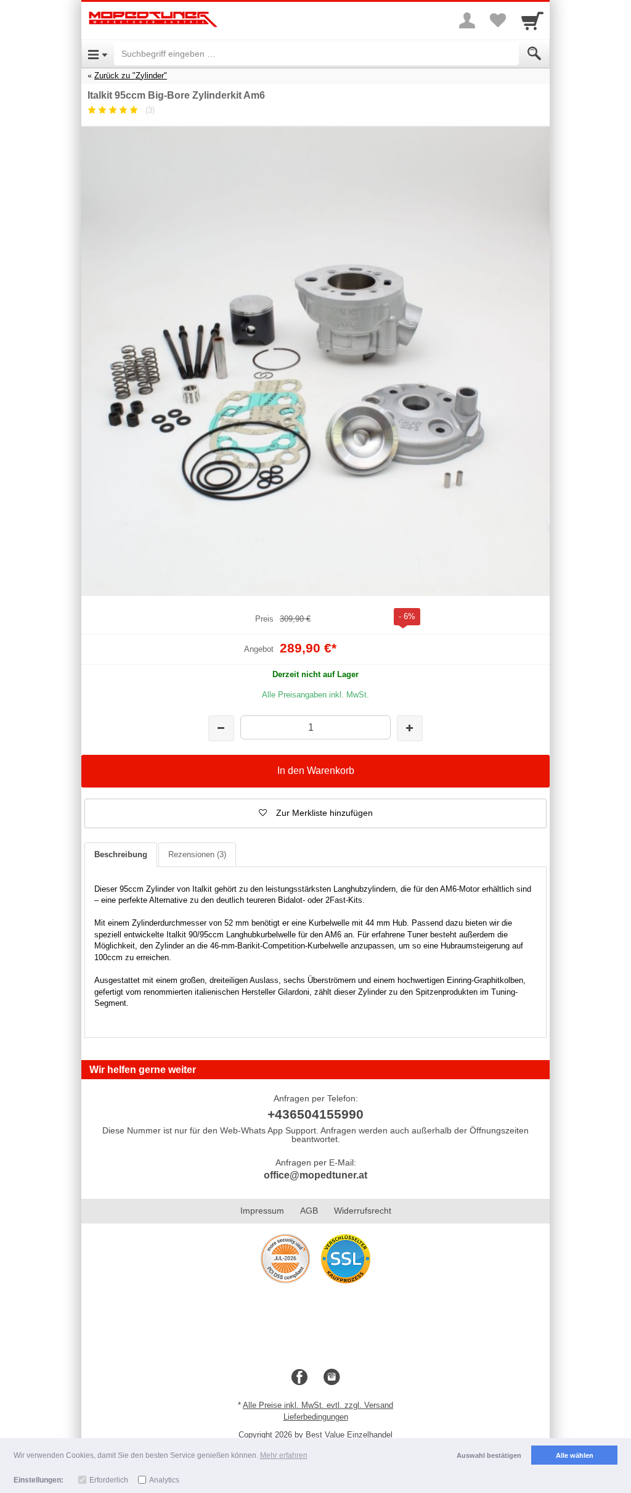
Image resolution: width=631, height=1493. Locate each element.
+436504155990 (315, 1114)
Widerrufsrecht (362, 1210)
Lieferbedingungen (315, 1416)
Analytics (164, 1480)
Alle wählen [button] (574, 1455)
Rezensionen (197, 854)
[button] (315, 813)
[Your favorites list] (498, 20)
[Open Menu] (97, 54)
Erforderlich (108, 1480)
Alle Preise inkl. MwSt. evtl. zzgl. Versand (318, 1405)
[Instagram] (332, 1378)
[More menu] (467, 20)
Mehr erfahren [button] (283, 1455)
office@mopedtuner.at (315, 1175)
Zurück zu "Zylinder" (130, 75)
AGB (309, 1210)
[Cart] (532, 20)
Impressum (262, 1210)
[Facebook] (299, 1378)
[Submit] (534, 54)
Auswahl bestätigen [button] (489, 1455)
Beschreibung (120, 854)
